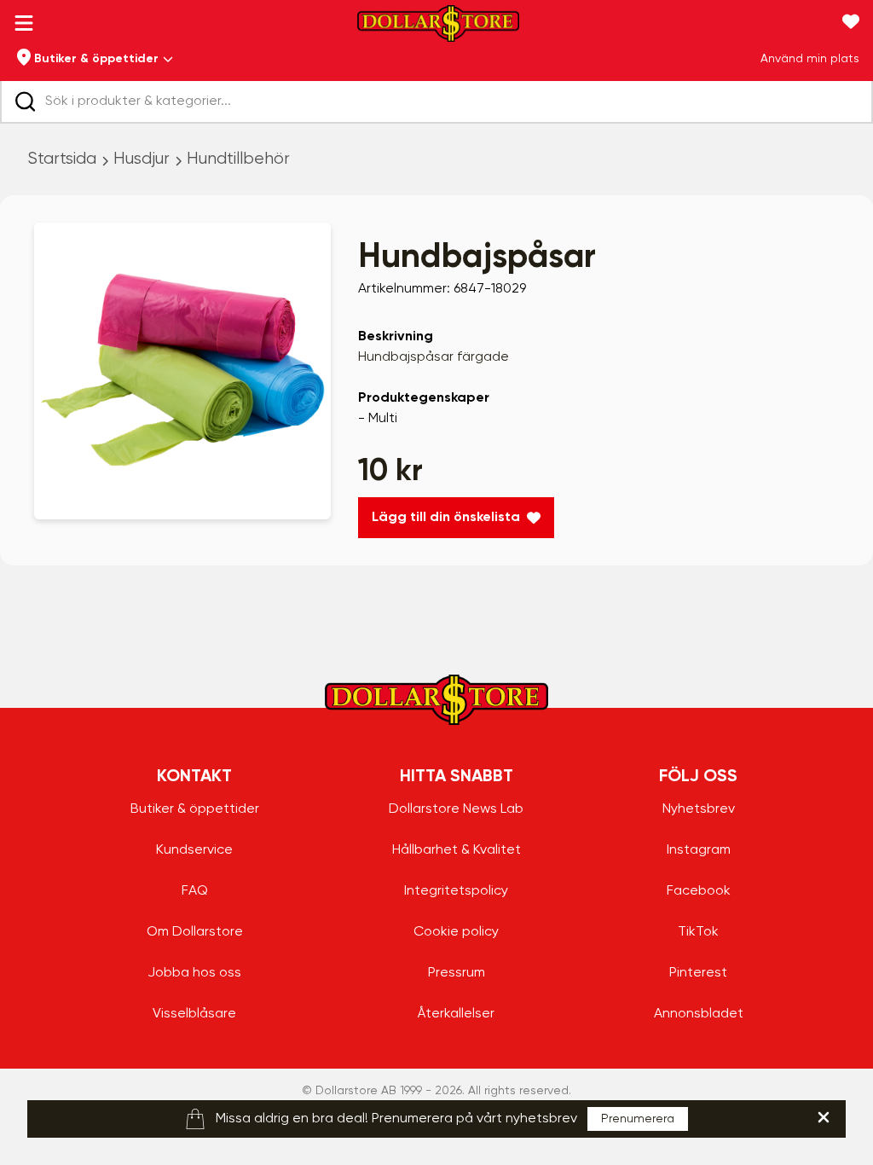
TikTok (698, 932)
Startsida (61, 159)
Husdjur (141, 159)
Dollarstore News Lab (456, 809)
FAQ (195, 891)
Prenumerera (637, 1119)
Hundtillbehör (238, 159)
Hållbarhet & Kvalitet (456, 850)
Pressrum (456, 973)
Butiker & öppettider (194, 809)
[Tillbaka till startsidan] (438, 28)
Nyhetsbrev (698, 809)
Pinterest (698, 973)
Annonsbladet (698, 1014)
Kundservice (194, 850)
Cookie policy (456, 932)
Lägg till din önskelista (446, 518)
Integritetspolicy (456, 891)
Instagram (699, 850)
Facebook (699, 891)
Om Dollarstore (195, 932)
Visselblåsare (194, 1014)
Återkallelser (456, 1014)
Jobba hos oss (194, 973)
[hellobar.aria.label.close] (823, 1117)
